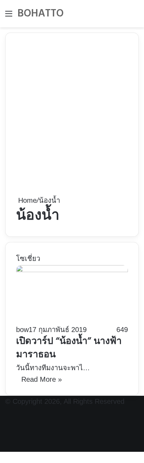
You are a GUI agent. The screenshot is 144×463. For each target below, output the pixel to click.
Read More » (41, 379)
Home (26, 200)
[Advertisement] (72, 119)
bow (22, 329)
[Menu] (8, 16)
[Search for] (135, 16)
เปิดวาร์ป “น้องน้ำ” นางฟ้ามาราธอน (69, 348)
